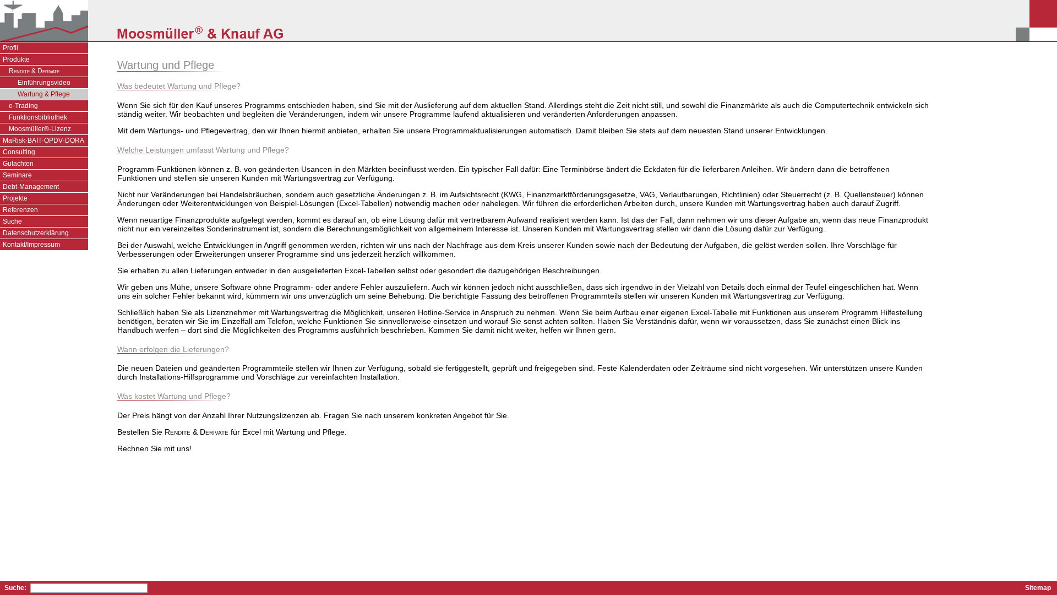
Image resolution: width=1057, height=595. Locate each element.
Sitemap (1038, 588)
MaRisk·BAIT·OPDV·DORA (43, 140)
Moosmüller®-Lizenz (40, 129)
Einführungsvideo (44, 82)
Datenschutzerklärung (36, 233)
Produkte (16, 59)
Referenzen (20, 210)
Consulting (19, 152)
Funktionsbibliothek (38, 117)
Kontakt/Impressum (31, 244)
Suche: (15, 588)
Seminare (17, 175)
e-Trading (23, 106)
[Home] (44, 20)
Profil (10, 48)
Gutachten (18, 163)
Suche (12, 221)
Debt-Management (31, 187)
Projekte (15, 198)
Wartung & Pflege (44, 94)
